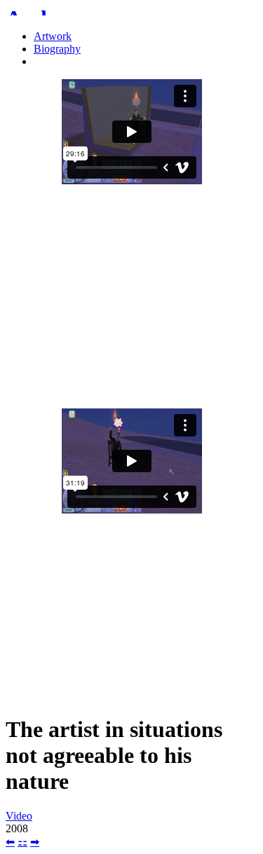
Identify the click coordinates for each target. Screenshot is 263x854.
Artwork (53, 36)
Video (19, 816)
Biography (57, 49)
